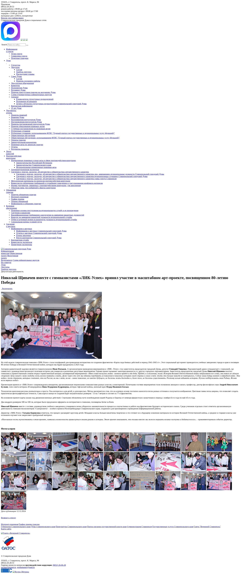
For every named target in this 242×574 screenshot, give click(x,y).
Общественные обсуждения (23, 135)
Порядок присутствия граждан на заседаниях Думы (33, 92)
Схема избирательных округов (26, 260)
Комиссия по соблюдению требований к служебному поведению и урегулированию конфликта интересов (57, 183)
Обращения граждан (11, 191)
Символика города (19, 56)
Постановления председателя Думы (26, 122)
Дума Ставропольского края (43, 527)
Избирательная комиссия (7, 252)
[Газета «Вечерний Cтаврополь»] (15, 533)
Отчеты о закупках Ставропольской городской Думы (39, 233)
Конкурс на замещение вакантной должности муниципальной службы (41, 217)
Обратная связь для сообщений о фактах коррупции (33, 188)
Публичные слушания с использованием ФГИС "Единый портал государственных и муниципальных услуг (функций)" (63, 133)
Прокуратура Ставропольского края (71, 527)
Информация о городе (11, 50)
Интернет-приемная (19, 197)
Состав (19, 70)
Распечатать (6, 289)
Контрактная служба (20, 240)
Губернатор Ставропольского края (16, 527)
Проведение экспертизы (21, 244)
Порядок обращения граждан (23, 194)
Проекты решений (19, 115)
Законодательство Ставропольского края (33, 165)
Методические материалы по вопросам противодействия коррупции (40, 181)
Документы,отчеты (11, 111)
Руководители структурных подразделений (34, 99)
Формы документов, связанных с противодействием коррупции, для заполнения (46, 185)
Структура (15, 65)
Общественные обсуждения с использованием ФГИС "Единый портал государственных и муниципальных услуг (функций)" (65, 138)
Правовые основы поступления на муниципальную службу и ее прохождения (44, 210)
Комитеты (15, 85)
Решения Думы (17, 117)
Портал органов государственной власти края (107, 527)
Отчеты (14, 147)
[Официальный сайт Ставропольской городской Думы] (16, 249)
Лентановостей (10, 152)
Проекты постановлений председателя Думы (30, 124)
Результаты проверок (20, 149)
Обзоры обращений (19, 201)
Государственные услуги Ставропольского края (172, 527)
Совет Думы (16, 76)
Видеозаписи (6, 260)
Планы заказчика (23, 235)
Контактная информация (21, 106)
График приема (17, 199)
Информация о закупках (21, 229)
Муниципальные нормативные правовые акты (36, 167)
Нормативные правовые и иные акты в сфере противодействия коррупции (43, 160)
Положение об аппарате (26, 101)
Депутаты (15, 67)
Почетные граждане (19, 58)
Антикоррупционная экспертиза (25, 169)
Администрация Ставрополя (139, 527)
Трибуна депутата (23, 72)
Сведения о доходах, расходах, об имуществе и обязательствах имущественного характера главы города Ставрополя (66, 179)
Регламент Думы (18, 90)
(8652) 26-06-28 (59, 565)
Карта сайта (6, 529)
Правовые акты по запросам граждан (27, 145)
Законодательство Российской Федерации (34, 163)
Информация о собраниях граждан (26, 204)
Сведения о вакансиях (20, 213)
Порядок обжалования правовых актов (28, 126)
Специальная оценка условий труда (26, 222)
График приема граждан (29, 524)
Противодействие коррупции (13, 157)
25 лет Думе (16, 108)
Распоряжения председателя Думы (26, 120)
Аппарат (15, 97)
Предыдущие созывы (25, 74)
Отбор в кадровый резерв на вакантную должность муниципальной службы (44, 219)
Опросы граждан (18, 140)
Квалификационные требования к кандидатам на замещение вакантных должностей (47, 215)
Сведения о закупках (10, 225)
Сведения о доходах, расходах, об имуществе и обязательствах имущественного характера (50, 172)
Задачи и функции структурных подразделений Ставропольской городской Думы (51, 104)
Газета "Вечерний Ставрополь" (207, 527)
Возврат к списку (8, 518)
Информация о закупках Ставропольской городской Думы (41, 231)
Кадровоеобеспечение (11, 207)
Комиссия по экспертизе (21, 242)
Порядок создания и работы (28, 81)
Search (4, 45)
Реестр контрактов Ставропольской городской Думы (39, 238)
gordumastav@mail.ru (26, 567)
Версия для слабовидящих (12, 18)
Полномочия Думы (19, 88)
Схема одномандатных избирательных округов (31, 95)
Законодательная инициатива (23, 142)
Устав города (16, 54)
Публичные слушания (20, 131)
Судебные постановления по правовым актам (30, 129)
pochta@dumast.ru (8, 567)
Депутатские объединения (22, 83)
